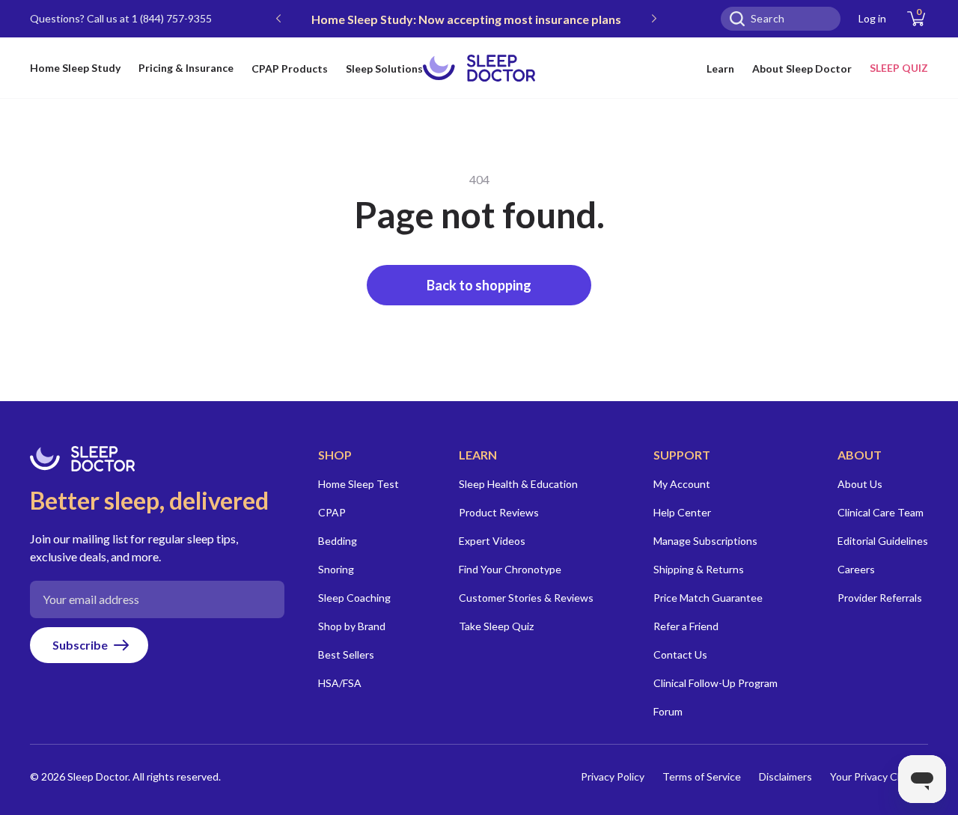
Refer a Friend (685, 626)
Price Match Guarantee (708, 597)
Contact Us (680, 654)
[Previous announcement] (278, 19)
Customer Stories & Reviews (526, 597)
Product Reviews (499, 512)
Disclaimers (785, 776)
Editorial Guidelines (883, 540)
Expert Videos (492, 540)
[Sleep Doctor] (479, 68)
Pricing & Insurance (186, 67)
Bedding (337, 540)
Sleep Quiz (899, 67)
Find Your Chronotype (510, 569)
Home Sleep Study (75, 67)
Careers (856, 569)
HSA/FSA (339, 683)
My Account (681, 483)
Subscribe (80, 645)
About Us (860, 483)
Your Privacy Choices (879, 776)
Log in (872, 18)
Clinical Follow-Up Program (715, 683)
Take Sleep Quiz (496, 626)
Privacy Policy (612, 776)
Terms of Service (701, 776)
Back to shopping (479, 285)
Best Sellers (346, 654)
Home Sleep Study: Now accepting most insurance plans (466, 19)
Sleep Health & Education (518, 483)
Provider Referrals (880, 597)
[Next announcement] (654, 19)
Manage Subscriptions (705, 540)
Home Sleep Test (358, 483)
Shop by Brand (351, 626)
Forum (668, 711)
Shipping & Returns (698, 569)
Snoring (336, 569)
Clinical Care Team (881, 512)
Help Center (682, 512)
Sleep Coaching (354, 597)
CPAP (332, 512)
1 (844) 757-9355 (172, 18)
